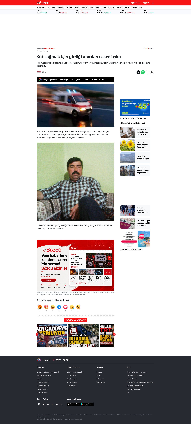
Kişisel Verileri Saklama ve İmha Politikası (140, 382)
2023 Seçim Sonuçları (44, 375)
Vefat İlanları (101, 382)
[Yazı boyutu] (152, 72)
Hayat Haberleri (42, 389)
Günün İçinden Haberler (75, 372)
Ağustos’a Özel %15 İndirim (131, 249)
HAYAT (103, 7)
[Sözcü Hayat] (57, 360)
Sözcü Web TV (71, 375)
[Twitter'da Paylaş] (138, 72)
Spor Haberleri (72, 379)
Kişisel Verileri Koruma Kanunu (137, 372)
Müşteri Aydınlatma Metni (135, 375)
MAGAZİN (111, 7)
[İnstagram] (39, 404)
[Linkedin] (61, 404)
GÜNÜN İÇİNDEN (87, 7)
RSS (128, 393)
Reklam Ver (100, 379)
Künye (99, 375)
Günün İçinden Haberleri (132, 123)
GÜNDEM (60, 7)
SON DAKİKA (41, 7)
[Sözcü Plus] (66, 360)
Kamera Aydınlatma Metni (135, 386)
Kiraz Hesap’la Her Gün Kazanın (133, 118)
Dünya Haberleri (42, 393)
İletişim (99, 372)
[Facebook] (43, 404)
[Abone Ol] (148, 48)
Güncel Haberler (73, 367)
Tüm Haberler (71, 386)
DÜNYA (77, 7)
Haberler (40, 367)
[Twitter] (48, 404)
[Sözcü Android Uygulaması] (87, 404)
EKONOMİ (69, 7)
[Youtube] (52, 404)
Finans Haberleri (42, 382)
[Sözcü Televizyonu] (39, 359)
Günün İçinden (49, 48)
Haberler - (40, 48)
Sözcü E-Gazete (72, 382)
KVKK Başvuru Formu (134, 389)
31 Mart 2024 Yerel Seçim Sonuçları (48, 372)
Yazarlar (39, 379)
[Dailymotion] (57, 404)
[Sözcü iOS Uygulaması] (73, 404)
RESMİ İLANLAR (137, 7)
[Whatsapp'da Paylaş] (143, 72)
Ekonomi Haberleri (43, 386)
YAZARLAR (51, 7)
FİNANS (119, 7)
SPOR (97, 7)
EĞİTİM (126, 7)
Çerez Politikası (132, 379)
